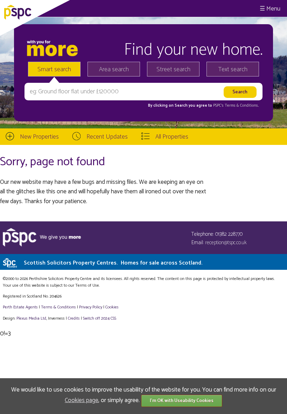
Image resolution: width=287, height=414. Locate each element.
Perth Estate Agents (20, 307)
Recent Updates (107, 137)
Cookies (112, 307)
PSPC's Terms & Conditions (235, 105)
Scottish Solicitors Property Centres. (113, 263)
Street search (173, 69)
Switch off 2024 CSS (99, 318)
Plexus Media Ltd (31, 318)
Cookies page (81, 400)
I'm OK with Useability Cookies (182, 401)
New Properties (39, 137)
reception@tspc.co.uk (226, 242)
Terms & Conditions (58, 307)
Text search (232, 69)
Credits (74, 318)
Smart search (54, 69)
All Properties (171, 137)
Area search (114, 69)
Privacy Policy (90, 307)
